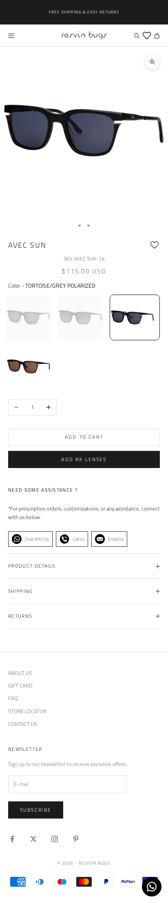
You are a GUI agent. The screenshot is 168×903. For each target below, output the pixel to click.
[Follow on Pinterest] (76, 839)
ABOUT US (20, 673)
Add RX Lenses (83, 459)
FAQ (13, 698)
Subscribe (35, 810)
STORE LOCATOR (27, 711)
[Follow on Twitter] (33, 839)
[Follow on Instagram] (55, 839)
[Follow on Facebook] (12, 839)
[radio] (28, 317)
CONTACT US (22, 724)
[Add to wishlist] (154, 245)
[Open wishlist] (146, 35)
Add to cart (84, 437)
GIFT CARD (20, 685)
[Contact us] (151, 886)
